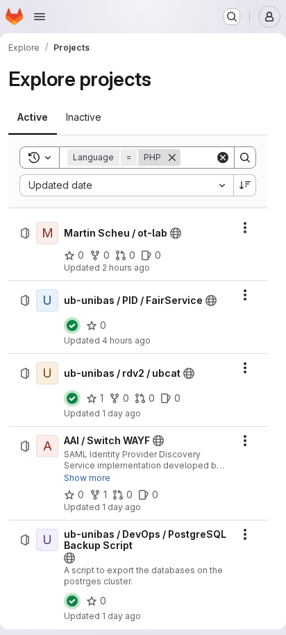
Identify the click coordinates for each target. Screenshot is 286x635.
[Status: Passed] (72, 325)
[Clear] (222, 157)
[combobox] (126, 185)
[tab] (32, 117)
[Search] (245, 157)
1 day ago (121, 413)
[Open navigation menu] (39, 17)
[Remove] (172, 157)
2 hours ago (126, 267)
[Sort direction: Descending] (245, 185)
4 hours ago (126, 340)
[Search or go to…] (232, 16)
